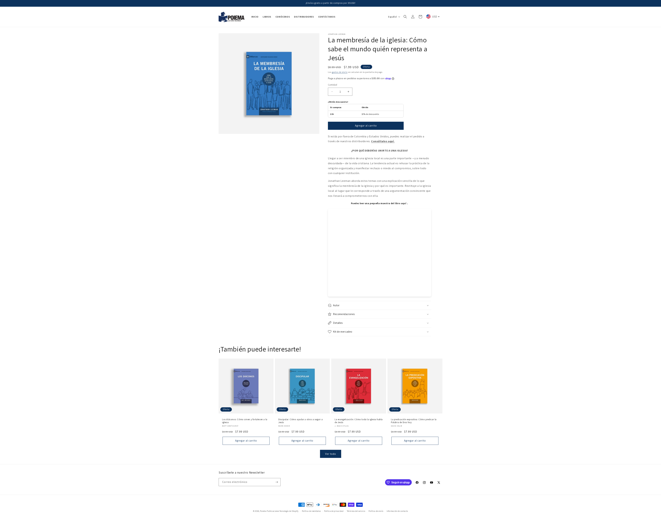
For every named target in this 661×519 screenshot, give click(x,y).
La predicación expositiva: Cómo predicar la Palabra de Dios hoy (414, 421)
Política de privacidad (333, 511)
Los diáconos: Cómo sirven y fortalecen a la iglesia (244, 421)
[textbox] (432, 16)
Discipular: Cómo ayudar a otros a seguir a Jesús (300, 421)
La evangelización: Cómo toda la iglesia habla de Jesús (359, 421)
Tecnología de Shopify (289, 511)
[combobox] (432, 16)
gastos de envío (340, 72)
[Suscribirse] (276, 482)
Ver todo (330, 453)
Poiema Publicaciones (269, 511)
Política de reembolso (311, 511)
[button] (405, 16)
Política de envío (376, 511)
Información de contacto (397, 511)
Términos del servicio (356, 511)
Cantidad (332, 84)
